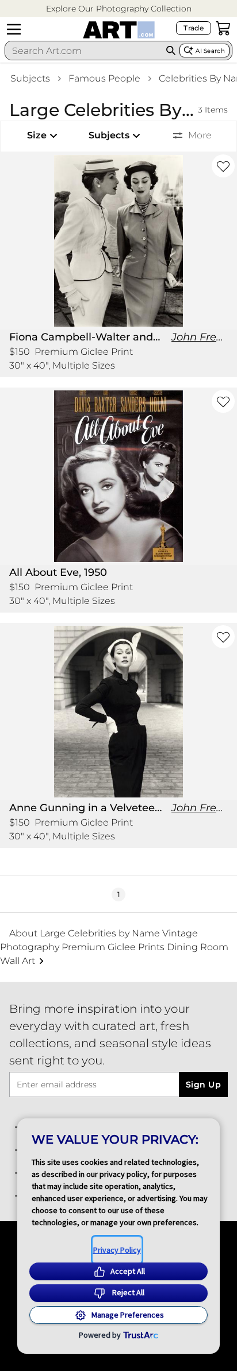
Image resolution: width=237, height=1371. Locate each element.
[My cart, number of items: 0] (223, 28)
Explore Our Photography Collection (119, 8)
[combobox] (83, 50)
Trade (194, 28)
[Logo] (119, 29)
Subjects (30, 78)
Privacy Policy (117, 1250)
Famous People (104, 78)
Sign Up (203, 1084)
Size (37, 135)
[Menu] (14, 29)
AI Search (210, 51)
